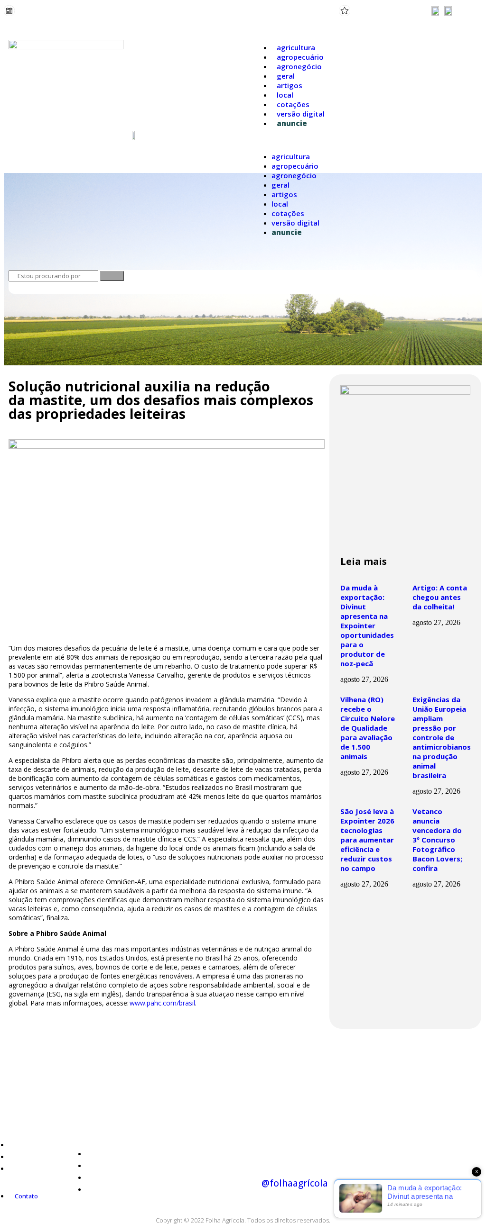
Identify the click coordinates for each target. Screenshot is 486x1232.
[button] (364, 140)
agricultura (296, 47)
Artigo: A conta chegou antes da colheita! (439, 597)
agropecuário (300, 57)
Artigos (289, 85)
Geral (286, 76)
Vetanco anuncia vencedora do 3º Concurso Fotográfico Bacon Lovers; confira (437, 839)
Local (285, 95)
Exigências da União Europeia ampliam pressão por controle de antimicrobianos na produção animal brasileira (441, 737)
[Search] (112, 276)
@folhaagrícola (295, 1183)
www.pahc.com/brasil (162, 1002)
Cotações (293, 104)
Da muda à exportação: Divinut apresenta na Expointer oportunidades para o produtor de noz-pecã (367, 625)
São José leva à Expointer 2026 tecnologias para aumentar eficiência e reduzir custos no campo (367, 839)
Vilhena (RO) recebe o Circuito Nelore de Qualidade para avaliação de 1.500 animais (367, 728)
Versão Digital (301, 113)
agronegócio (299, 66)
